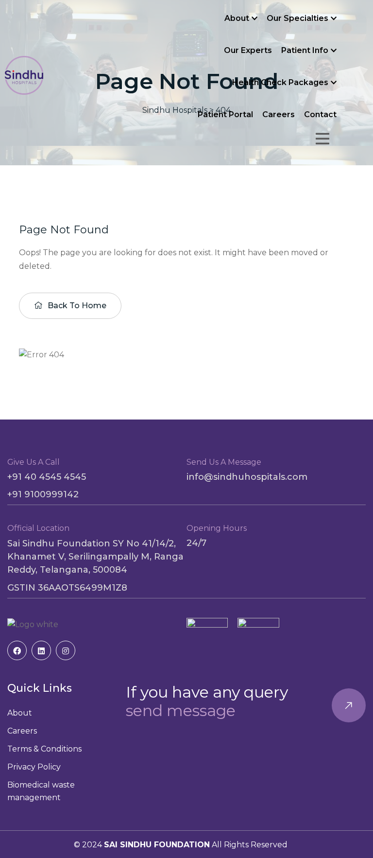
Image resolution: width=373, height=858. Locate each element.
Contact (320, 114)
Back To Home (76, 305)
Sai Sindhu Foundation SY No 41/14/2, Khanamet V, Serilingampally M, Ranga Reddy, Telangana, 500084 (95, 556)
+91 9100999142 (43, 494)
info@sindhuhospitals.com (246, 477)
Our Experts (248, 50)
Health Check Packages (280, 82)
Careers (278, 114)
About (236, 18)
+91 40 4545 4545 (46, 477)
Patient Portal (225, 114)
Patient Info (304, 50)
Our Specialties (297, 18)
